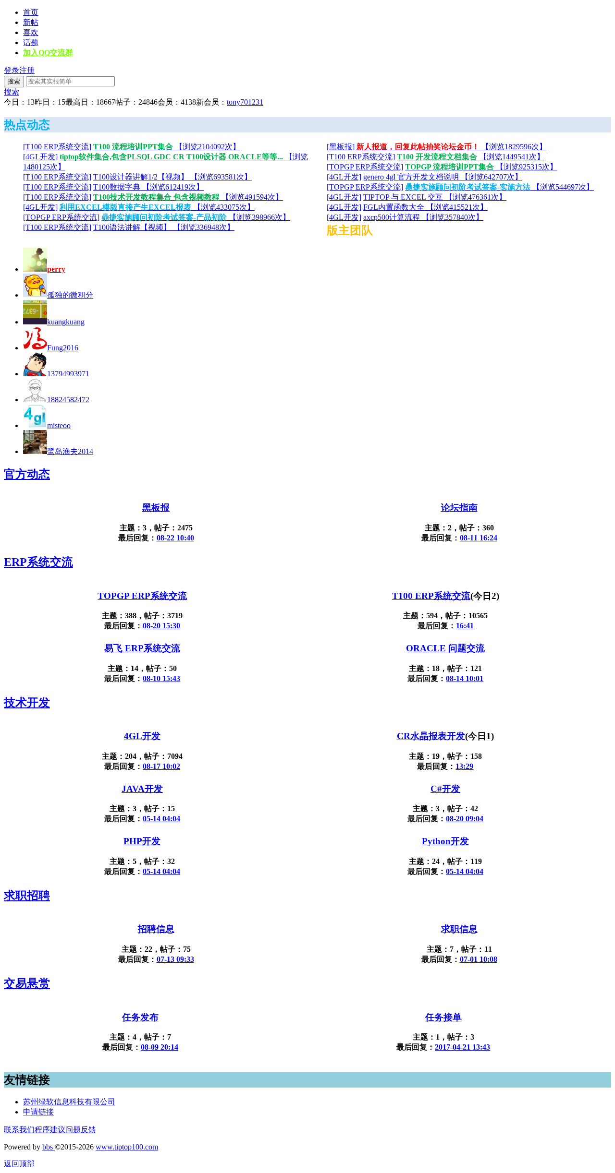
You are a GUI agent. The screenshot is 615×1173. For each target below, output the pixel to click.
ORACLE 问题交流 (445, 648)
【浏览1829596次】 (452, 147)
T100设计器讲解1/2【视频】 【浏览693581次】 (172, 177)
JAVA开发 (142, 789)
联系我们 (19, 1129)
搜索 (14, 81)
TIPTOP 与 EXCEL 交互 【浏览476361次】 (434, 197)
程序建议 (50, 1129)
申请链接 (38, 1112)
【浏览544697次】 (499, 187)
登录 (11, 70)
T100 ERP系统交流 (431, 596)
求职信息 (459, 929)
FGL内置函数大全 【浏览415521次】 (425, 207)
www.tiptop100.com (127, 1147)
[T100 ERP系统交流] (57, 147)
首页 (30, 12)
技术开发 (27, 702)
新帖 (30, 22)
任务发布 (140, 1017)
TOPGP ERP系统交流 (142, 596)
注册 (27, 70)
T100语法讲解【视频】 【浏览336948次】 (163, 227)
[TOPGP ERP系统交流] (365, 167)
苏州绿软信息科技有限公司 (69, 1102)
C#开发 (445, 789)
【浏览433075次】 (157, 207)
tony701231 (245, 102)
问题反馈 (80, 1129)
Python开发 (445, 841)
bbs (48, 1147)
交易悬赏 (27, 983)
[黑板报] (341, 147)
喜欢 (30, 32)
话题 (30, 42)
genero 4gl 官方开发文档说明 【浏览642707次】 (442, 177)
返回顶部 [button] (19, 1164)
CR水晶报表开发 (431, 736)
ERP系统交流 (38, 562)
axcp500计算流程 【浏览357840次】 (423, 217)
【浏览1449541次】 (470, 157)
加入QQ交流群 (48, 52)
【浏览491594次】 (188, 197)
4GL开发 (142, 736)
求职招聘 (27, 895)
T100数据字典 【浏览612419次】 (148, 187)
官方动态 (27, 474)
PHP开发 (141, 841)
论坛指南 (459, 508)
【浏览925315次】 (481, 167)
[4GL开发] (40, 157)
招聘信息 (156, 929)
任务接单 (443, 1017)
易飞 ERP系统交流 (142, 648)
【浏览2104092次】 (166, 147)
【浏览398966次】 (195, 217)
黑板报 (156, 508)
